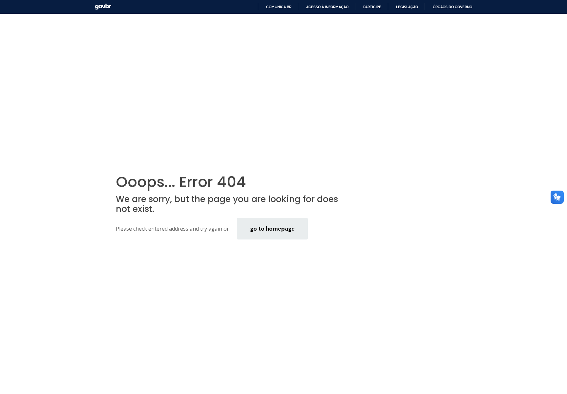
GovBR (103, 7)
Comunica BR (278, 7)
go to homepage (272, 228)
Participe (372, 7)
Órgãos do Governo (452, 7)
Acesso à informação (327, 7)
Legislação (407, 7)
